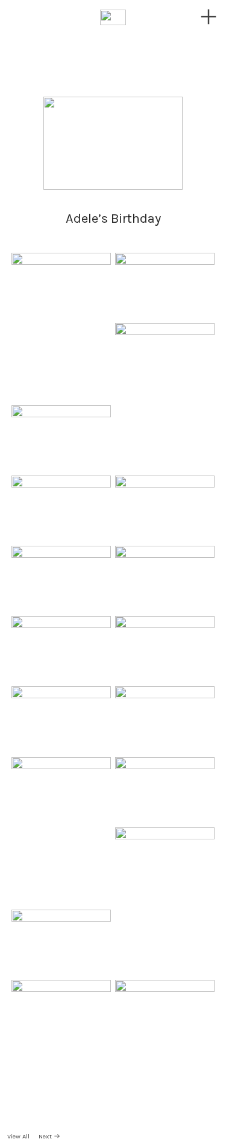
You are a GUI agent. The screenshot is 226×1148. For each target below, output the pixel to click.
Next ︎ (49, 1136)
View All (19, 1136)
